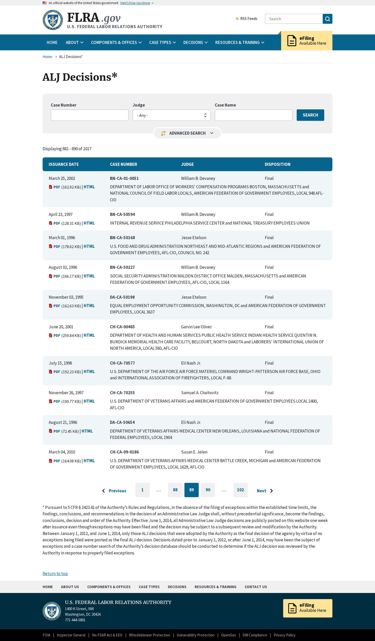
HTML (89, 187)
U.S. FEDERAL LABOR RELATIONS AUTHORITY (118, 602)
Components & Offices (109, 586)
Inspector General (71, 635)
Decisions (177, 586)
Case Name (225, 105)
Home (52, 42)
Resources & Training (215, 586)
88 (177, 490)
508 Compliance (255, 635)
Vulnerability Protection (196, 635)
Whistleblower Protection (149, 635)
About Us (70, 586)
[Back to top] (362, 628)
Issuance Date (64, 164)
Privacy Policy (284, 635)
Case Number (64, 105)
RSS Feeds (248, 19)
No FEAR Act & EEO (107, 635)
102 (242, 492)
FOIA (46, 635)
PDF (57, 186)
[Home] (53, 20)
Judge (139, 105)
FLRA (93, 17)
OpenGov (228, 635)
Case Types (149, 586)
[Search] (327, 19)
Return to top (55, 573)
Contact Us (256, 586)
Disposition (278, 164)
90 (210, 490)
